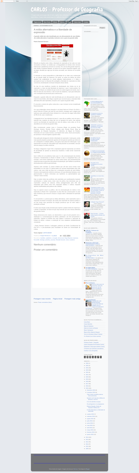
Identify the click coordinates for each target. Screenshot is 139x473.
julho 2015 (90, 421)
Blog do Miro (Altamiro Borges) (92, 332)
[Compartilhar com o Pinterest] (69, 235)
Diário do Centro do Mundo (91, 328)
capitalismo (49, 238)
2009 (87, 448)
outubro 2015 (90, 414)
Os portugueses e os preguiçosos (95, 404)
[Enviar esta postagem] (60, 235)
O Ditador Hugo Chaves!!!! (97, 202)
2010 (87, 446)
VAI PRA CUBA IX (90, 258)
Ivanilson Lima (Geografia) (90, 350)
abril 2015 (90, 427)
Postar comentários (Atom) (45, 302)
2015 (87, 388)
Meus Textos (47, 22)
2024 (87, 367)
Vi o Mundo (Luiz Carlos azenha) (92, 336)
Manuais (62, 22)
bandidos (43, 238)
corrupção (54, 238)
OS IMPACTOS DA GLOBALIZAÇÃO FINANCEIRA (95, 139)
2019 (87, 379)
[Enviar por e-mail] (63, 235)
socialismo (72, 239)
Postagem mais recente (42, 299)
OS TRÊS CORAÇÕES (92, 269)
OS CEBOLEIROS (90, 267)
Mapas (69, 22)
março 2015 (90, 430)
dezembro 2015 (91, 390)
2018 (87, 381)
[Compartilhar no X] (66, 235)
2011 (87, 444)
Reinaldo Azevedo (60, 239)
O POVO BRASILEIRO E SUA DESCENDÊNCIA (97, 102)
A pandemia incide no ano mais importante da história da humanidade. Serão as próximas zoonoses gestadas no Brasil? (97, 190)
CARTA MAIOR (47, 233)
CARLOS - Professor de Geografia (67, 9)
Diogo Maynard (68, 238)
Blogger (88, 469)
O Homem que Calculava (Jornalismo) (93, 348)
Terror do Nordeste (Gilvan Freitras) (93, 334)
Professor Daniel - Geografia (91, 342)
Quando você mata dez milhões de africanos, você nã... (96, 398)
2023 (87, 370)
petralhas (47, 239)
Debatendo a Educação (92, 242)
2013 (87, 439)
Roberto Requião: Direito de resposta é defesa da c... (94, 407)
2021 (87, 374)
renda (67, 239)
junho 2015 (90, 423)
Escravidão (36, 239)
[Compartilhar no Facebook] (68, 235)
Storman (75, 469)
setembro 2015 (91, 416)
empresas (75, 238)
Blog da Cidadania (88, 326)
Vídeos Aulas (77, 22)
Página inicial (37, 22)
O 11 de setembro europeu (94, 401)
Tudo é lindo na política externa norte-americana (95, 395)
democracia (61, 238)
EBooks (55, 22)
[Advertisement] (57, 292)
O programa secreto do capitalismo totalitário (97, 114)
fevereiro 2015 (91, 432)
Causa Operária (88, 324)
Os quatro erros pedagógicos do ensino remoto (96, 164)
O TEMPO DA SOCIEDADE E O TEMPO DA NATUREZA (98, 151)
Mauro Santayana (88, 330)
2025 (87, 365)
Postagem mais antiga (72, 299)
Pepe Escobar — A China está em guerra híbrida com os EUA (98, 215)
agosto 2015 (90, 418)
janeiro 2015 (90, 434)
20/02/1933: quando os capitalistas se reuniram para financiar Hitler (97, 126)
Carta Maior (87, 322)
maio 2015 (90, 425)
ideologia (42, 239)
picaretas (53, 239)
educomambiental (90, 299)
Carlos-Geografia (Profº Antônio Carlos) (94, 344)
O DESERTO (89, 233)
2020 (87, 377)
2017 (87, 383)
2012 (87, 441)
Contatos (86, 22)
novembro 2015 (91, 392)
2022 (87, 372)
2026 (87, 363)
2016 (87, 386)
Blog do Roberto (90, 283)
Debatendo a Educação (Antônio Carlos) (94, 346)
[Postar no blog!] (65, 235)
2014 (87, 437)
